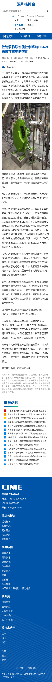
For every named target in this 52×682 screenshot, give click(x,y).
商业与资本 (7, 620)
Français (30, 16)
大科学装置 (7, 611)
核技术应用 (19, 29)
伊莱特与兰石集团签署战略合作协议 (23, 445)
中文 (13, 16)
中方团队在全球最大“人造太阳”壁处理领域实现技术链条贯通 (28, 453)
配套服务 (6, 530)
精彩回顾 (6, 535)
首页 (16, 20)
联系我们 (6, 539)
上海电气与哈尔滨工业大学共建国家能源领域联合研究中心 (28, 434)
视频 (4, 575)
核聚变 (30, 25)
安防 (4, 660)
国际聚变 (6, 607)
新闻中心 (6, 526)
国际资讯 (25, 36)
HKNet (13, 62)
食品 (4, 651)
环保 (4, 643)
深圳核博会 (32, 20)
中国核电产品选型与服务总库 (16, 588)
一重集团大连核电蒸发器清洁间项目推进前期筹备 (28, 411)
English (21, 16)
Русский (40, 16)
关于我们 (20, 668)
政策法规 (42, 36)
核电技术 (6, 584)
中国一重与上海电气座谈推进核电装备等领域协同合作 (28, 441)
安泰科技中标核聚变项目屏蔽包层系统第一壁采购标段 (28, 457)
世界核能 (18, 25)
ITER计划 (6, 615)
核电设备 (29, 62)
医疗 (4, 634)
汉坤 (21, 62)
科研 (4, 638)
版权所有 (32, 668)
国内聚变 (6, 602)
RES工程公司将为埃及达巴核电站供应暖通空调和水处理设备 (28, 449)
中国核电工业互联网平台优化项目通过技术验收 (28, 415)
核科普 (5, 580)
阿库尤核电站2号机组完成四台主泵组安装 (26, 430)
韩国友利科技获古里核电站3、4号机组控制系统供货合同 (28, 422)
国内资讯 (8, 36)
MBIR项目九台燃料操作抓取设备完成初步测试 (27, 438)
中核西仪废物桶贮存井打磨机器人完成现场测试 (28, 426)
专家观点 (6, 571)
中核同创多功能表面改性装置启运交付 (24, 460)
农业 (4, 656)
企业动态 (6, 566)
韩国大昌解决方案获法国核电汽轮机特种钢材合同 (28, 418)
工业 (4, 647)
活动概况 (6, 522)
